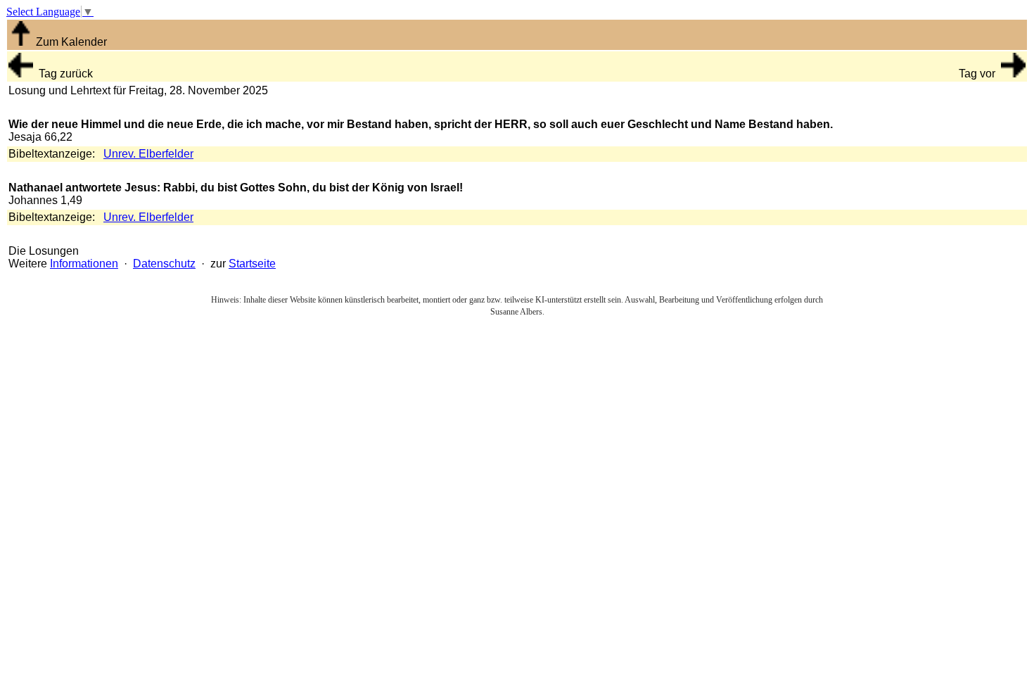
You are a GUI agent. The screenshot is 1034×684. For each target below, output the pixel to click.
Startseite (252, 264)
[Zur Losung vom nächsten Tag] (1013, 74)
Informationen (84, 264)
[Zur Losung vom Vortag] (20, 74)
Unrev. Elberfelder (148, 154)
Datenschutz (164, 264)
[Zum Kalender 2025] (20, 42)
